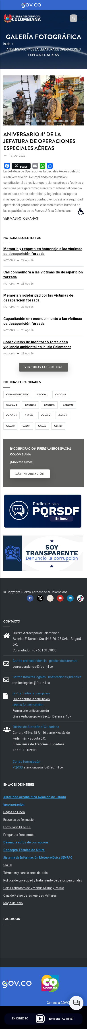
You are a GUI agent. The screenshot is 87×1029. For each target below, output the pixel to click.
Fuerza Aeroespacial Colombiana (44, 592)
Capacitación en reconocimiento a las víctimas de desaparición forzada (42, 321)
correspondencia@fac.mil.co (33, 666)
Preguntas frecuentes (18, 835)
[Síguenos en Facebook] (30, 598)
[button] (14, 121)
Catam (29, 415)
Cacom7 (11, 415)
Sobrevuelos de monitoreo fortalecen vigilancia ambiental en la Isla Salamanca (37, 344)
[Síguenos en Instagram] (50, 598)
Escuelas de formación (19, 819)
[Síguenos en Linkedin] (70, 598)
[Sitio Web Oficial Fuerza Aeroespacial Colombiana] (24, 18)
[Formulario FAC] (43, 496)
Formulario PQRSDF (17, 827)
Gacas (42, 426)
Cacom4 (30, 405)
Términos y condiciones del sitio (25, 873)
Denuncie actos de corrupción (25, 842)
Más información (29, 474)
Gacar (10, 426)
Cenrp (58, 426)
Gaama (62, 415)
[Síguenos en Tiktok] (80, 598)
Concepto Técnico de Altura (24, 850)
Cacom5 (49, 405)
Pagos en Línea (14, 812)
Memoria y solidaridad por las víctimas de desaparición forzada (38, 297)
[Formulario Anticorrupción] (43, 538)
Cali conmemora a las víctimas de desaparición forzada (43, 274)
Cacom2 (60, 394)
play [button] (40, 1018)
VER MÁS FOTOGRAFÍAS (20, 218)
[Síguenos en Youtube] (60, 598)
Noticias (9, 260)
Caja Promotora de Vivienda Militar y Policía (33, 888)
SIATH (7, 865)
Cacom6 (68, 405)
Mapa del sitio (13, 903)
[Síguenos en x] (40, 598)
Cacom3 (11, 405)
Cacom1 (42, 394)
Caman (45, 415)
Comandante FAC (17, 394)
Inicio (6, 44)
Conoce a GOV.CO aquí (62, 1003)
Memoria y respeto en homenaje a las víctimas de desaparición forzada (42, 251)
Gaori (26, 426)
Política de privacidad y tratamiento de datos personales (42, 880)
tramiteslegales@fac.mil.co (30, 683)
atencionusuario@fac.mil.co (43, 767)
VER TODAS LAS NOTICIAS (44, 367)
